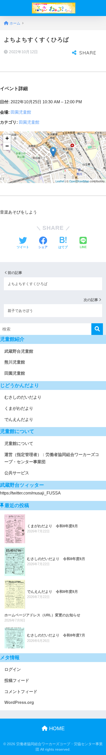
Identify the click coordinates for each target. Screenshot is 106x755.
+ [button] (7, 138)
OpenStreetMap (79, 181)
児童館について (18, 443)
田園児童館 (21, 112)
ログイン (12, 669)
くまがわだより (18, 408)
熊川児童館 (14, 362)
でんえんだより (18, 419)
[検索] (97, 329)
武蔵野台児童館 (18, 351)
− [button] (7, 146)
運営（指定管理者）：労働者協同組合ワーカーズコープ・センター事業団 (51, 458)
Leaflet (60, 181)
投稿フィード (16, 680)
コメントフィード (20, 691)
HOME (56, 728)
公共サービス (16, 473)
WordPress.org (19, 702)
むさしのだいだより (22, 397)
